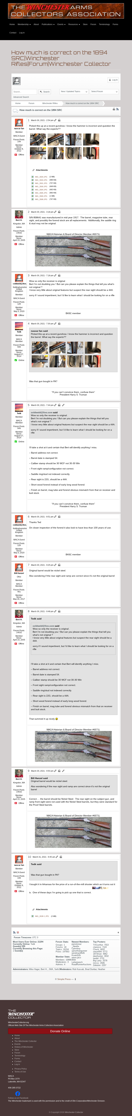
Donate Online (60, 1031)
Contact (12, 33)
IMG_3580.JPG (41, 196)
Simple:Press (64, 979)
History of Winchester (23, 1047)
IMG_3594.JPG (41, 177)
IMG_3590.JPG (41, 186)
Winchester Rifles (50, 103)
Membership (23, 24)
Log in (22, 33)
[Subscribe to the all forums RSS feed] (14, 932)
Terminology (104, 24)
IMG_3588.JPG (41, 199)
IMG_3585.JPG (41, 193)
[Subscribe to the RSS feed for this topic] (117, 109)
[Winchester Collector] (66, 10)
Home (12, 24)
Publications (47, 24)
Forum (93, 24)
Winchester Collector (74, 1112)
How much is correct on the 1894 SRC (82, 103)
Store (85, 24)
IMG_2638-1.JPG (42, 916)
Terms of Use (20, 1072)
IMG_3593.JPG (41, 180)
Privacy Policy (20, 1069)
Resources (73, 24)
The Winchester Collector (25, 1041)
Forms (115, 24)
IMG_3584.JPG (41, 189)
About (36, 24)
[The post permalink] (55, 120)
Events (60, 24)
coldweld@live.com (41, 412)
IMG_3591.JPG (41, 183)
